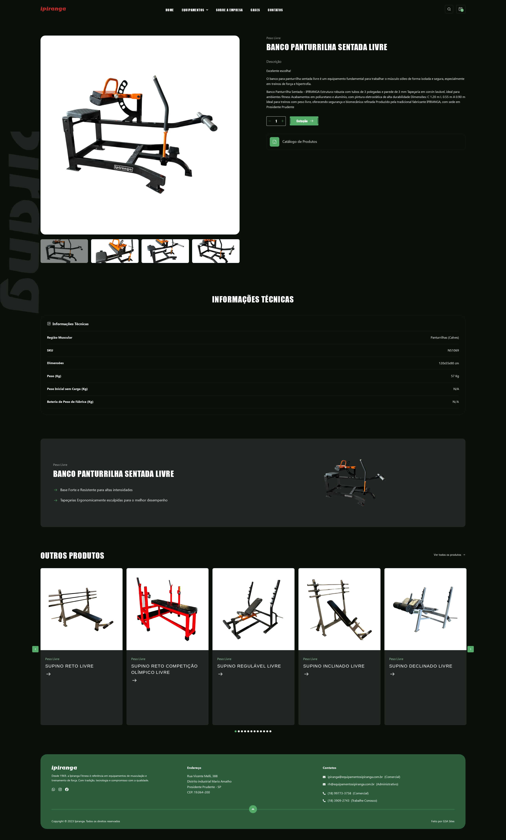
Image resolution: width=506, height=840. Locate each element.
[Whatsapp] (53, 789)
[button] (35, 649)
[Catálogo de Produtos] (274, 142)
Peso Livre (273, 38)
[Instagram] (60, 789)
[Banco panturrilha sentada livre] (140, 135)
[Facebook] (67, 789)
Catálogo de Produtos (299, 141)
